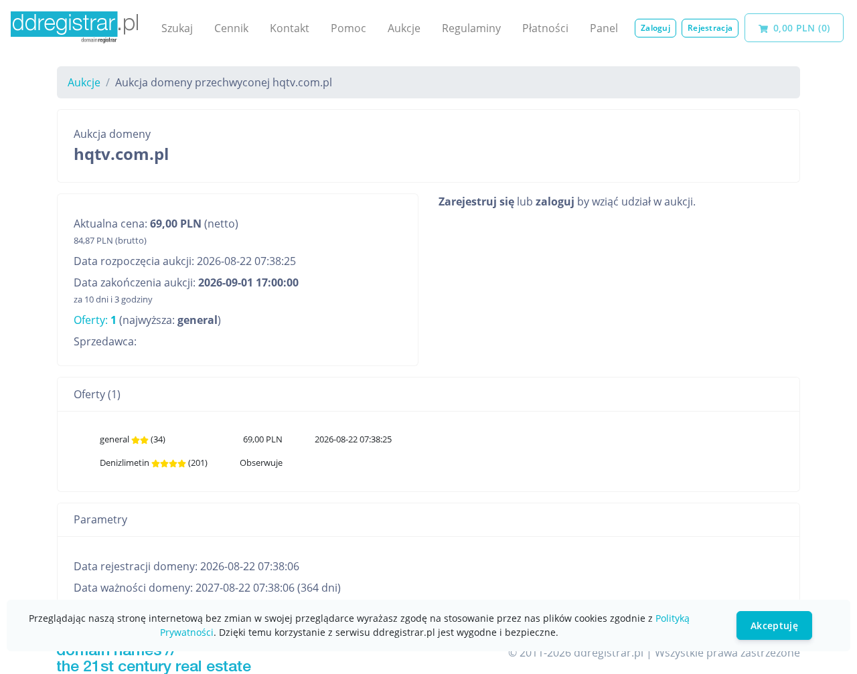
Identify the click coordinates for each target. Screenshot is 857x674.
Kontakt (289, 28)
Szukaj (177, 28)
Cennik (231, 28)
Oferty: (95, 320)
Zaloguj (655, 27)
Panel (604, 28)
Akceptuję (774, 625)
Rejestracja (710, 27)
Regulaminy (471, 28)
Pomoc (348, 28)
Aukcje (404, 28)
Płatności (545, 28)
